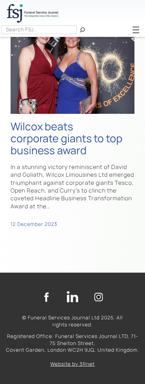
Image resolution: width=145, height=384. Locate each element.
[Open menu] (135, 29)
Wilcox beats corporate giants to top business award (66, 138)
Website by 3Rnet (72, 363)
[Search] (82, 29)
